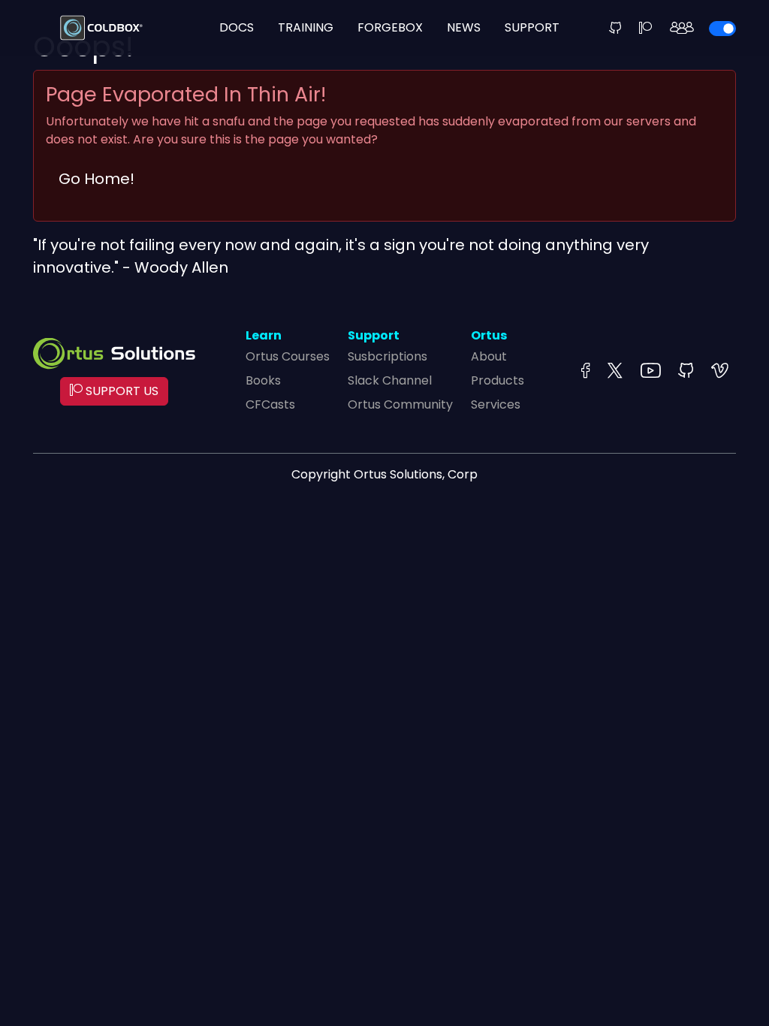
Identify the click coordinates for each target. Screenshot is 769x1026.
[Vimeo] (719, 372)
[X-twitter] (615, 372)
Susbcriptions (387, 356)
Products (497, 380)
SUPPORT (532, 27)
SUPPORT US (120, 391)
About (489, 356)
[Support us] (645, 28)
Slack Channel (390, 380)
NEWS (464, 27)
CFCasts (270, 404)
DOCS (236, 27)
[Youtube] (650, 372)
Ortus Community (400, 404)
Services (495, 404)
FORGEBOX (390, 27)
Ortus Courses (288, 356)
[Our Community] (682, 28)
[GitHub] (615, 28)
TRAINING (305, 27)
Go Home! (96, 178)
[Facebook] (585, 372)
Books (263, 380)
